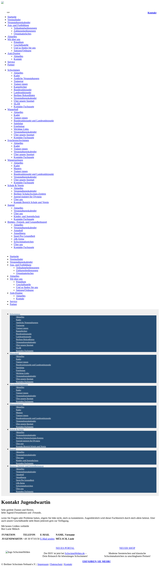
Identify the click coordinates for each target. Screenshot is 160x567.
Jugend (11, 205)
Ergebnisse (19, 126)
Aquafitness (19, 233)
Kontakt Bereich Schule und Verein (31, 202)
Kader (17, 75)
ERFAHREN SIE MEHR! (96, 561)
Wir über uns (14, 39)
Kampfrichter (20, 87)
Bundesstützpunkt (22, 89)
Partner (11, 64)
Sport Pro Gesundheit (24, 236)
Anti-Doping (14, 53)
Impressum (43, 564)
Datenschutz (56, 564)
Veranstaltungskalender (19, 22)
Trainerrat (18, 81)
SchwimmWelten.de (75, 553)
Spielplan (18, 123)
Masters (17, 168)
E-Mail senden (47, 538)
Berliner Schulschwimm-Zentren (30, 193)
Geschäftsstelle (21, 45)
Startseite (12, 16)
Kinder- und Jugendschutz (27, 216)
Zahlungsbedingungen (25, 31)
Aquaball (18, 230)
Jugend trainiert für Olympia (28, 196)
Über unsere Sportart (24, 101)
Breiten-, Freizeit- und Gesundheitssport (27, 222)
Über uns (18, 199)
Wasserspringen (15, 160)
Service (11, 62)
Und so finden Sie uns (25, 47)
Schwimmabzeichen (24, 241)
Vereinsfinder (14, 19)
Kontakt (152, 12)
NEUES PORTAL (65, 548)
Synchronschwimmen (18, 140)
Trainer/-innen (21, 84)
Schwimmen (14, 70)
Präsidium (19, 42)
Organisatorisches (22, 33)
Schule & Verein (16, 185)
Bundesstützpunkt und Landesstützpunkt (34, 120)
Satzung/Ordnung (22, 50)
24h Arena (19, 239)
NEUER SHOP (127, 548)
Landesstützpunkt (22, 92)
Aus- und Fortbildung (18, 25)
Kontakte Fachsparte (24, 106)
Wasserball (13, 109)
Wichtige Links (21, 129)
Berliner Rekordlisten (24, 95)
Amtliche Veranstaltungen (26, 78)
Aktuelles (12, 36)
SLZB (17, 103)
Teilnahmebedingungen (25, 28)
